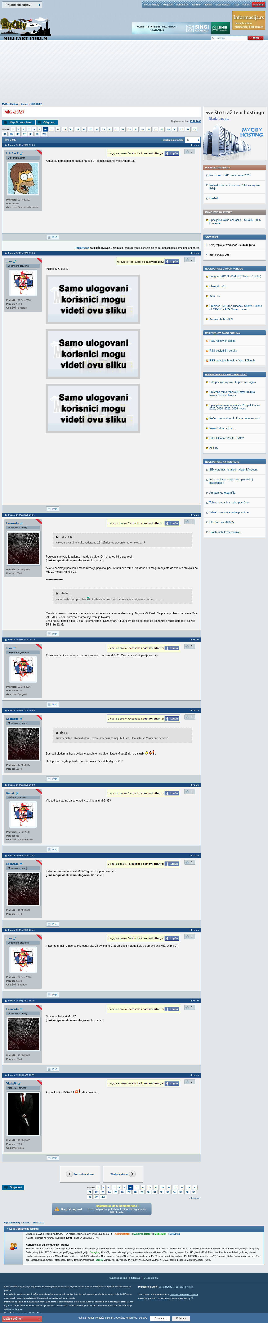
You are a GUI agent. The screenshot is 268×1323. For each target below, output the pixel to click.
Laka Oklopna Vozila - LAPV (226, 438)
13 (64, 129)
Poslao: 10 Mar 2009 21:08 (21, 855)
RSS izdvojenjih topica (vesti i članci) (232, 360)
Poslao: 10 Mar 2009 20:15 (21, 515)
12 (58, 129)
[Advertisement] (134, 73)
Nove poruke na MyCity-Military (226, 374)
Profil (54, 237)
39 (37, 134)
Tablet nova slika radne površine (229, 502)
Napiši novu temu (21, 122)
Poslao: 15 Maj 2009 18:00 (21, 1001)
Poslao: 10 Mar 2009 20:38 (21, 640)
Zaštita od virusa (184, 1287)
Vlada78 (11, 1083)
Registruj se (182, 4)
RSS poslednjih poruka (223, 350)
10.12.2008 (195, 121)
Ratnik (10, 793)
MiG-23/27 (36, 104)
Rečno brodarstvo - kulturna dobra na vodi (234, 418)
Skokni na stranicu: (173, 140)
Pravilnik (208, 4)
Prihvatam (160, 1318)
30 (175, 129)
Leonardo (12, 523)
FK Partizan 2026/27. (222, 522)
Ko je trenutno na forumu (24, 1228)
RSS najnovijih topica (222, 340)
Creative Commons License (184, 1294)
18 (97, 129)
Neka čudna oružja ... (222, 428)
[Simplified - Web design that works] (192, 1297)
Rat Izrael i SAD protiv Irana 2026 (229, 175)
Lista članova (222, 4)
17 (90, 129)
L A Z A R (12, 153)
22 (123, 129)
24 (136, 129)
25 (142, 129)
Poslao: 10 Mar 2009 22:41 (21, 930)
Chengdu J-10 (217, 286)
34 (5, 134)
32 (188, 129)
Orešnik (214, 198)
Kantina (196, 4)
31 (181, 129)
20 (110, 129)
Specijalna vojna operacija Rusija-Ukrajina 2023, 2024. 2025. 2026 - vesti (234, 407)
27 (155, 129)
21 (116, 129)
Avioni (24, 104)
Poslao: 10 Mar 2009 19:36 (21, 253)
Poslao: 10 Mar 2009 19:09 (21, 145)
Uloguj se (168, 4)
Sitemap (135, 1278)
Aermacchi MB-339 (221, 319)
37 (24, 134)
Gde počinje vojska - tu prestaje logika (232, 382)
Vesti (161, 1287)
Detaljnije (175, 1234)
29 (168, 129)
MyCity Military (151, 4)
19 (103, 129)
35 (11, 134)
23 (129, 129)
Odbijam (181, 1318)
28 (162, 129)
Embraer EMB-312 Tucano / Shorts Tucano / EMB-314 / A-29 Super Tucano (235, 307)
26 (149, 129)
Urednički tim (151, 1278)
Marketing (258, 4)
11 (51, 129)
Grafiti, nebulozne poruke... (225, 532)
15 (77, 129)
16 (84, 129)
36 (18, 134)
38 (31, 134)
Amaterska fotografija (222, 492)
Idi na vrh (195, 1198)
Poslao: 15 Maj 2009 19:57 (21, 1075)
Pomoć (246, 4)
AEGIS (213, 448)
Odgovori (49, 122)
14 (71, 129)
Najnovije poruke (118, 1278)
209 (44, 134)
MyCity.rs (170, 1287)
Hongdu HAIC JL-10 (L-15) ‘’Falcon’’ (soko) (235, 276)
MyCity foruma (14, 1309)
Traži (236, 4)
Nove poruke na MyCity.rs (222, 462)
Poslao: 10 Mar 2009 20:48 (21, 710)
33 (194, 129)
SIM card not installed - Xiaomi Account (233, 469)
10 (45, 129)
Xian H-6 (214, 296)
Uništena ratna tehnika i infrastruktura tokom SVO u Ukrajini (232, 393)
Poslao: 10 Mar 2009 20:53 (21, 785)
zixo (9, 261)
